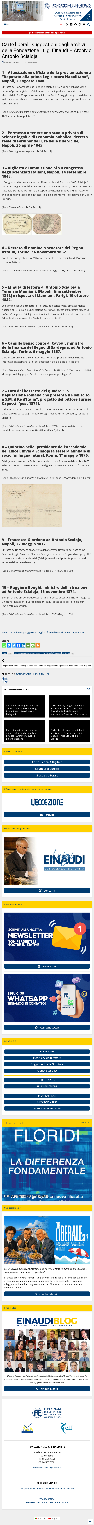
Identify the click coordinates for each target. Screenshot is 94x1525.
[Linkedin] (23, 645)
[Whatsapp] (4, 645)
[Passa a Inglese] (61, 26)
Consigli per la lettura (16, 1123)
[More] (37, 645)
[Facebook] (18, 645)
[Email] (28, 645)
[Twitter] (14, 645)
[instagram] (80, 24)
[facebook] (75, 24)
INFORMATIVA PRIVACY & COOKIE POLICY (47, 1502)
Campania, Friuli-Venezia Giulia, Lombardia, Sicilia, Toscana (47, 1488)
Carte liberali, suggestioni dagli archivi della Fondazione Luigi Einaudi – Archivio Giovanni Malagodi (22, 710)
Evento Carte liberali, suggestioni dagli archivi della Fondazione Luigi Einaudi (43, 632)
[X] (67, 24)
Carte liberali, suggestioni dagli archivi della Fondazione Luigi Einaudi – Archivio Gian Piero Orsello (67, 734)
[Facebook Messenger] (9, 645)
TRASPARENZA (46, 1499)
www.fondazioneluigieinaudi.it (47, 1467)
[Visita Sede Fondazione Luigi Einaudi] (47, 20)
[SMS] (33, 645)
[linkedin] (71, 24)
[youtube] (84, 24)
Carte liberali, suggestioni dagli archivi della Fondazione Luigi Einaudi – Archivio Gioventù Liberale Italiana (22, 734)
